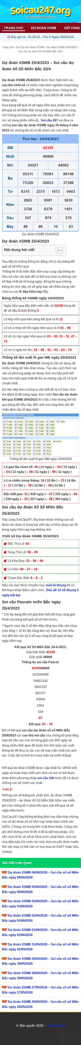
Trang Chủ (13, 28)
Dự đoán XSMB (43, 28)
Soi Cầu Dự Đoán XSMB (30, 47)
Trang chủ (8, 47)
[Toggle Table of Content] (57, 250)
